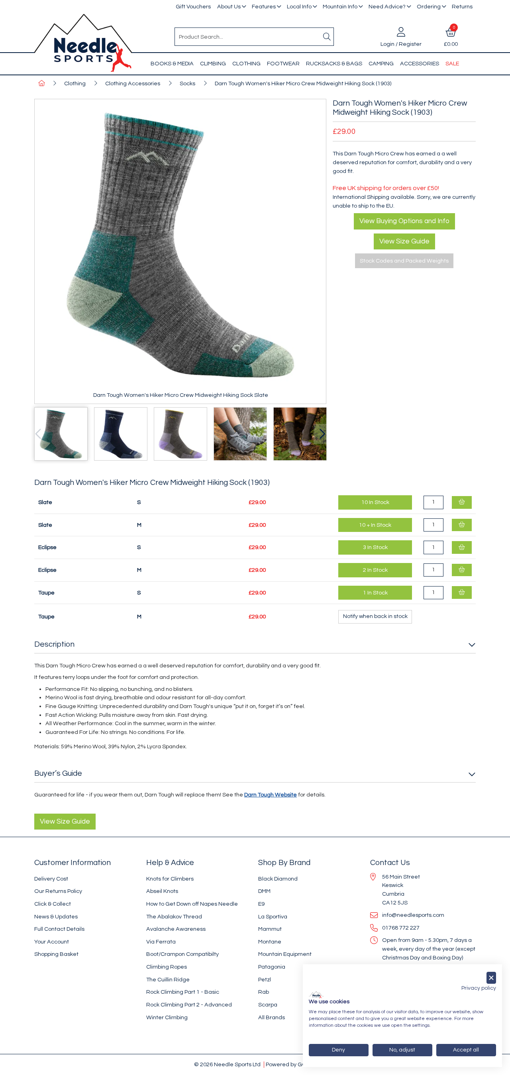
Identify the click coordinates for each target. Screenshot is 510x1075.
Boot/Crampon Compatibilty (182, 954)
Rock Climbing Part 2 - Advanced (189, 1005)
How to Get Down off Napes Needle (192, 904)
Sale (452, 64)
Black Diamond (278, 879)
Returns (462, 7)
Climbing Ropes (166, 967)
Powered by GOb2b (291, 1064)
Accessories (419, 64)
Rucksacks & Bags (334, 64)
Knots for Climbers (170, 879)
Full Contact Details (59, 929)
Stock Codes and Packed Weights (404, 261)
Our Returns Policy (58, 891)
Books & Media (172, 64)
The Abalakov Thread (174, 917)
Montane (269, 942)
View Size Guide (404, 241)
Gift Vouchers (193, 7)
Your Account (51, 942)
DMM (264, 891)
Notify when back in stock (375, 616)
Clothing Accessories (132, 83)
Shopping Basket (56, 954)
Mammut (270, 929)
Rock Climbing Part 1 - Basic (182, 992)
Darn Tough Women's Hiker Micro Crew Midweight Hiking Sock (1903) (303, 83)
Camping (381, 64)
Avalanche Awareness (176, 929)
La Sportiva (272, 917)
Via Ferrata (161, 942)
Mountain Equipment (285, 954)
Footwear (283, 64)
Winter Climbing (167, 1017)
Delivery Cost (51, 879)
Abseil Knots (162, 891)
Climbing (213, 64)
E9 (261, 904)
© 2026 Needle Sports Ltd (227, 1064)
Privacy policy (478, 988)
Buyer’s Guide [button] (58, 773)
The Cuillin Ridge (168, 980)
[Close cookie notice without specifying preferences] (491, 978)
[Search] (327, 36)
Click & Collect (52, 904)
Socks (187, 83)
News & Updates (56, 917)
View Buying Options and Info (404, 221)
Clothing (246, 64)
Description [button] (54, 644)
